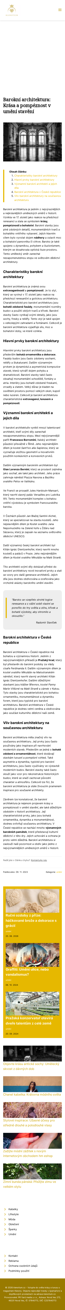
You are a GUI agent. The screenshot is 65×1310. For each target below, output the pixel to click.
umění (59, 872)
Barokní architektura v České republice (37, 191)
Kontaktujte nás (39, 860)
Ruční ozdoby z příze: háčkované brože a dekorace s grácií (31, 920)
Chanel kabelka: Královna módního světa (32, 1094)
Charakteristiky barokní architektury (35, 175)
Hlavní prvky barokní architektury (34, 179)
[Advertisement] (32, 54)
